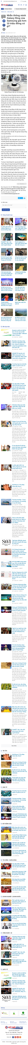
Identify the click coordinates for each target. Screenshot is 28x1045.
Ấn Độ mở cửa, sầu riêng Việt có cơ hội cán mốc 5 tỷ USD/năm (19, 686)
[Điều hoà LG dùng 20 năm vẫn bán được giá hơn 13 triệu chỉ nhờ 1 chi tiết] (6, 665)
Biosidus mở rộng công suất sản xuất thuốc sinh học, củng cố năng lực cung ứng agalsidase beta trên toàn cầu (19, 344)
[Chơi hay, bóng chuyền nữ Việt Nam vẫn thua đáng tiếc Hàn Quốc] (6, 771)
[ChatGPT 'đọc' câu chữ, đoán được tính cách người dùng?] (6, 732)
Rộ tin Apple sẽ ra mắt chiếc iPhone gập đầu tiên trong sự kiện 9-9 (21, 243)
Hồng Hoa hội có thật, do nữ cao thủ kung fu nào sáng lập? (21, 258)
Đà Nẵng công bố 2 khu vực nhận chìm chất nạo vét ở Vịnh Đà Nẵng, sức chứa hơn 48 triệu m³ (20, 319)
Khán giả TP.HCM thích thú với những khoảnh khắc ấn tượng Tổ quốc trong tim (19, 609)
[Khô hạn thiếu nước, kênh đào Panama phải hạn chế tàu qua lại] (6, 806)
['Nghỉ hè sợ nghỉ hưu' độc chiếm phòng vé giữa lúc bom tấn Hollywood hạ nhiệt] (6, 631)
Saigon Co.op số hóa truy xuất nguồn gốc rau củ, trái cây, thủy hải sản (19, 423)
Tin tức (20, 426)
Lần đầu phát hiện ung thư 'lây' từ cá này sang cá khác (20, 289)
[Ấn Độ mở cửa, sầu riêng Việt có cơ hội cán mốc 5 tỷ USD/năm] (6, 686)
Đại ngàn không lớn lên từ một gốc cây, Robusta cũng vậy (6, 319)
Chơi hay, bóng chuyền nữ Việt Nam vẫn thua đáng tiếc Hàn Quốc (19, 770)
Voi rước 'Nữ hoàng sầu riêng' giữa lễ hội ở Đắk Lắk (18, 787)
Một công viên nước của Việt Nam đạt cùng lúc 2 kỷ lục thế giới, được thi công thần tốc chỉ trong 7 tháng (19, 1000)
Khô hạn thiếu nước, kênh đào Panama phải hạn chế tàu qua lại (19, 805)
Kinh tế (20, 367)
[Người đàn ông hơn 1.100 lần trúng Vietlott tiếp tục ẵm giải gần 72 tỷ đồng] (6, 850)
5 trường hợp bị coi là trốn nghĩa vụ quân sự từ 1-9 (19, 364)
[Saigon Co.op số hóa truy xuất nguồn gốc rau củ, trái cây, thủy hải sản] (6, 424)
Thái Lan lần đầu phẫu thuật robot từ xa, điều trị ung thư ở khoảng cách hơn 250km (19, 979)
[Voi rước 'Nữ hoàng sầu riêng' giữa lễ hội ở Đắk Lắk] (6, 788)
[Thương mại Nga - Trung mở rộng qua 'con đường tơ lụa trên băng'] (6, 502)
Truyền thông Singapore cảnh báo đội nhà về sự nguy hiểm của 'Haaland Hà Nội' (7, 304)
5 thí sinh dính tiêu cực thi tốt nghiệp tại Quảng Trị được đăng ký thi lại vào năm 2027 (7, 274)
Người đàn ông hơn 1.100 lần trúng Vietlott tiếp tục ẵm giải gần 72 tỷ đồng (19, 849)
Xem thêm (14, 917)
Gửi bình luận (6, 209)
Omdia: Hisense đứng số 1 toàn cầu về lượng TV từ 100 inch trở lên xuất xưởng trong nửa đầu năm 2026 (19, 598)
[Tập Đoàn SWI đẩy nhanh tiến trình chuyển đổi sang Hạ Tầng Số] (6, 543)
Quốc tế (20, 337)
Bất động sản (21, 713)
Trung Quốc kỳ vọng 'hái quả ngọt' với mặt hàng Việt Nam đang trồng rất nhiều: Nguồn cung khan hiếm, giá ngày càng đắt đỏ (19, 892)
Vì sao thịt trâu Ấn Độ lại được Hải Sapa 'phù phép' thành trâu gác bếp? (19, 447)
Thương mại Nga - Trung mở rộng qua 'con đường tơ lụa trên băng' (19, 501)
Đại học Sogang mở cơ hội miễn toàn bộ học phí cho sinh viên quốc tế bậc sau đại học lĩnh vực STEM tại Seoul (19, 575)
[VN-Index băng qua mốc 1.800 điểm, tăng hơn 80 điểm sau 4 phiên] (6, 407)
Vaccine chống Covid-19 (15, 8)
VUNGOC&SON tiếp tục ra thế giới (20, 273)
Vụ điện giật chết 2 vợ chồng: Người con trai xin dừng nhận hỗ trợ (7, 228)
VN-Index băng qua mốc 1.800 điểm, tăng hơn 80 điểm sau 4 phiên (21, 228)
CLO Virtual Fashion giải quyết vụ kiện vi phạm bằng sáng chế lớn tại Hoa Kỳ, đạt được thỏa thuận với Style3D (19, 553)
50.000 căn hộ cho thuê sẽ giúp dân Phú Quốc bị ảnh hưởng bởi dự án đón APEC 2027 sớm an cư (7, 289)
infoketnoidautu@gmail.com (12, 193)
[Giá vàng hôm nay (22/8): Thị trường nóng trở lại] (6, 870)
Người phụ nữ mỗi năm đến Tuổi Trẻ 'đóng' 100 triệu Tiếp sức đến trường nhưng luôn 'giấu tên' (19, 827)
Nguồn (21, 183)
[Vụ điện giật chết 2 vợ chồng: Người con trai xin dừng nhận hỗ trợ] (6, 467)
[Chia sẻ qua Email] (4, 29)
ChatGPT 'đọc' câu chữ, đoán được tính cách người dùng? (6, 243)
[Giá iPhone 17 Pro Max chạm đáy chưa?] (6, 487)
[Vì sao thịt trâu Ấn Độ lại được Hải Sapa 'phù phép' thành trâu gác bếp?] (6, 448)
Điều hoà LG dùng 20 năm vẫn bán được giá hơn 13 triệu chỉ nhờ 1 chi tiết (19, 664)
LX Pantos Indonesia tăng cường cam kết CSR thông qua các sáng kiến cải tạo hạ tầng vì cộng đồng (19, 587)
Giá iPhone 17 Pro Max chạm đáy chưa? (18, 927)
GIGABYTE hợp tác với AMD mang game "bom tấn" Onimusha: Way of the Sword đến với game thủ (19, 356)
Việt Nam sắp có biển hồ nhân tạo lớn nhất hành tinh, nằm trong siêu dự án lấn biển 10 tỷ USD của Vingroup (19, 1016)
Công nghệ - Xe (22, 409)
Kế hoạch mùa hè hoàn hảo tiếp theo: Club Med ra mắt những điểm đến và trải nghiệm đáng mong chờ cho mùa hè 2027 (19, 749)
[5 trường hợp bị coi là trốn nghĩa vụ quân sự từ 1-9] (6, 366)
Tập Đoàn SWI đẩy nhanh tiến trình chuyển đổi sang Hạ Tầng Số (19, 542)
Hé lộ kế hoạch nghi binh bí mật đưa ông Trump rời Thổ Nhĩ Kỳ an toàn (7, 258)
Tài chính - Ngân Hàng (22, 393)
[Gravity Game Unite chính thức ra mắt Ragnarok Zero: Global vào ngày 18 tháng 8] (6, 761)
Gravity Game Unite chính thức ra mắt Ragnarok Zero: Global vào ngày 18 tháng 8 (19, 761)
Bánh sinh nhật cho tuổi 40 (20, 303)
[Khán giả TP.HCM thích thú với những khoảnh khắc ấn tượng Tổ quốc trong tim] (6, 609)
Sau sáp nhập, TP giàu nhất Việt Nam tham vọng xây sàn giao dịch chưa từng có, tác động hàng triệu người (19, 387)
